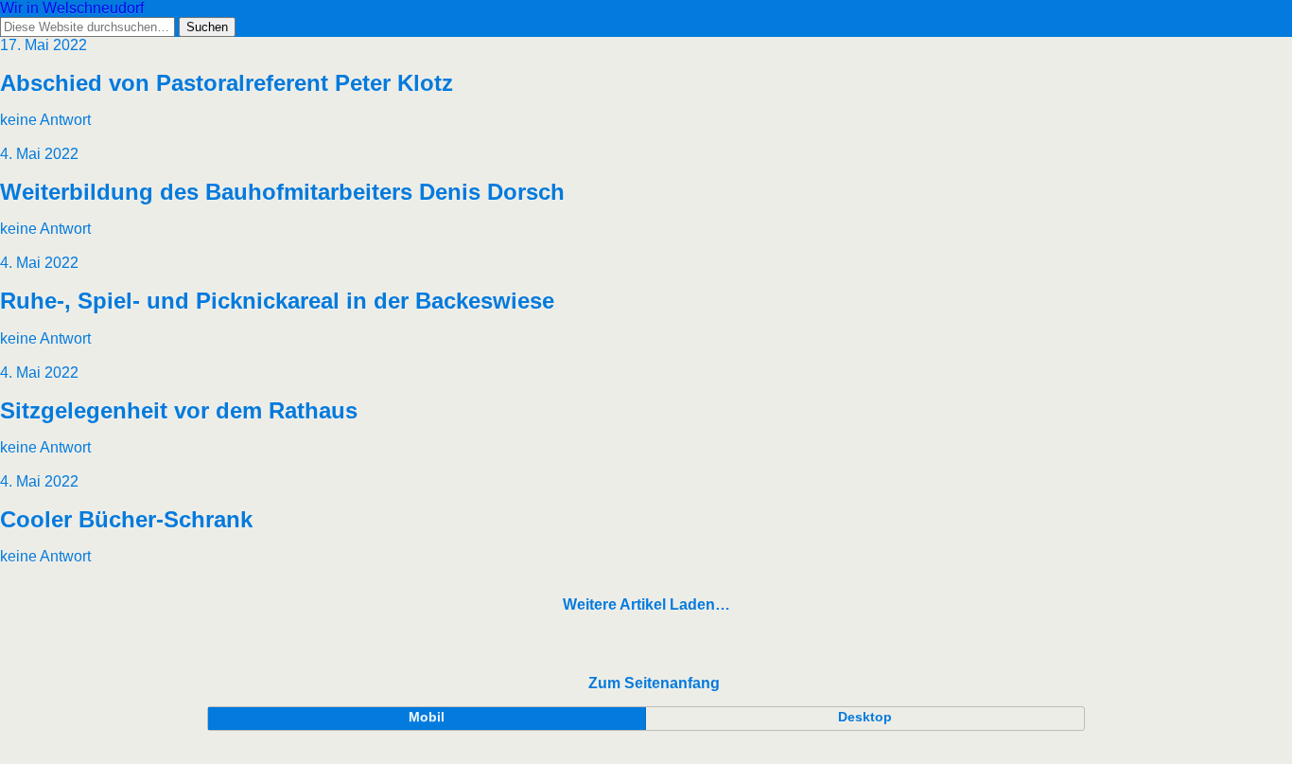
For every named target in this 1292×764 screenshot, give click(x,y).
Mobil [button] (427, 716)
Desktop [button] (865, 716)
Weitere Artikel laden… (646, 604)
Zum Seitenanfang (654, 683)
